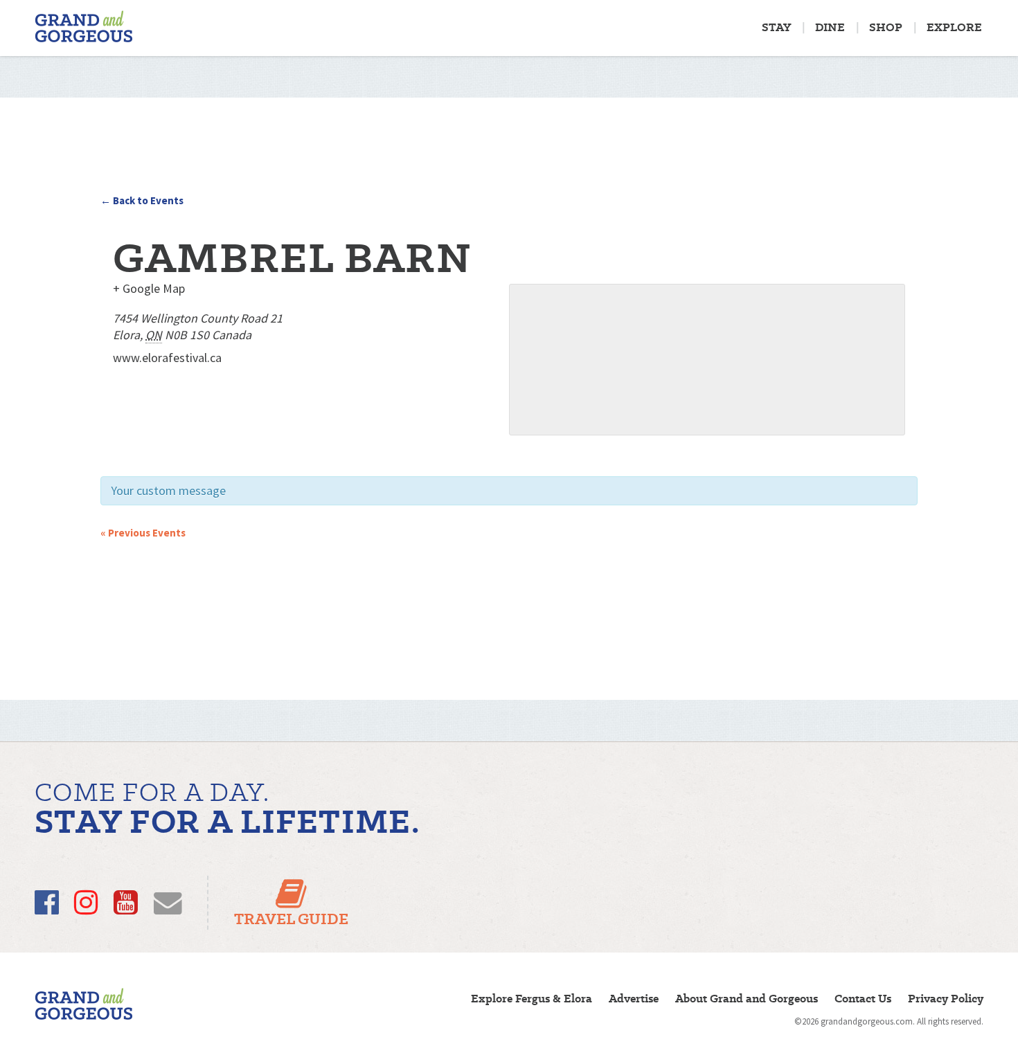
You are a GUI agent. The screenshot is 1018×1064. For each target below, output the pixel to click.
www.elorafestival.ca (167, 358)
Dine (830, 27)
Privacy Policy (945, 999)
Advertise (634, 999)
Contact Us (862, 999)
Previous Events (143, 532)
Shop (885, 27)
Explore (954, 27)
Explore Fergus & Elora (531, 999)
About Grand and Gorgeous (746, 999)
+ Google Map (149, 288)
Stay (776, 27)
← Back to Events (142, 200)
